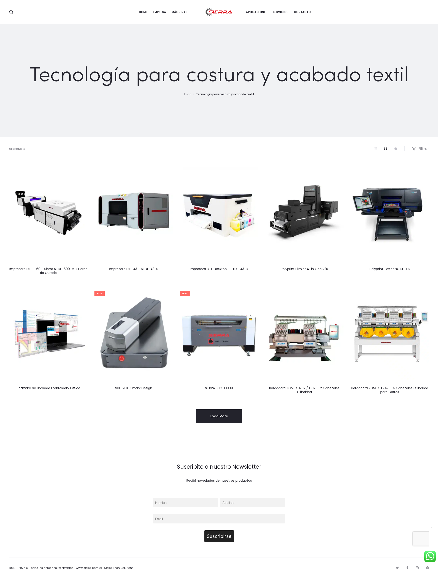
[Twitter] (397, 567)
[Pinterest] (427, 567)
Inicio (187, 94)
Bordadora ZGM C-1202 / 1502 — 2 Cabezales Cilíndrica (304, 390)
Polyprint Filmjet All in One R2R (304, 269)
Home (143, 12)
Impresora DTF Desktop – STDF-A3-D (219, 269)
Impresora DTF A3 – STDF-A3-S (133, 269)
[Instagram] (417, 567)
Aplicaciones (256, 12)
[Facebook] (407, 567)
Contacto (302, 12)
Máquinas (179, 12)
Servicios (280, 12)
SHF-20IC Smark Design (133, 388)
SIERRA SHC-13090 (219, 388)
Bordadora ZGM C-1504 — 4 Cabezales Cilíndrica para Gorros (389, 390)
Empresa (159, 12)
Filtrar (423, 148)
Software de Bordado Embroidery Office (48, 388)
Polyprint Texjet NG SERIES (390, 269)
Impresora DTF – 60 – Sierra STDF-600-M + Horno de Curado (48, 271)
